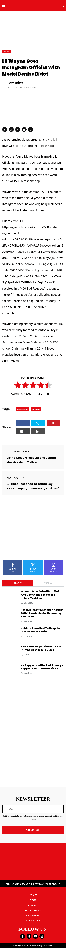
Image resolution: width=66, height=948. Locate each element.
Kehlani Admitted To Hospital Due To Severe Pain (40, 629)
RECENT (18, 583)
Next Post (13, 477)
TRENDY (48, 583)
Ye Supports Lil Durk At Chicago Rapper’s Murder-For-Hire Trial (42, 666)
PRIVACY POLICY (33, 910)
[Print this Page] (30, 129)
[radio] (17, 385)
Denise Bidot (22, 409)
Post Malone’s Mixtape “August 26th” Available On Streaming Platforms (42, 613)
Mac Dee (28, 621)
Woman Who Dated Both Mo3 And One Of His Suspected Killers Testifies (40, 595)
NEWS (6, 52)
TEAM (33, 900)
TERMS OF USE (33, 915)
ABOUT (33, 895)
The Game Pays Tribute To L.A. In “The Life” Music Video (41, 648)
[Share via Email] (24, 129)
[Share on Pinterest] (17, 129)
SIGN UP (33, 830)
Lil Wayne (36, 409)
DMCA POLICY (33, 920)
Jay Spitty (28, 603)
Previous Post (22, 451)
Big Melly (28, 636)
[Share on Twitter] (11, 129)
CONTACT (33, 905)
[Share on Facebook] (4, 129)
